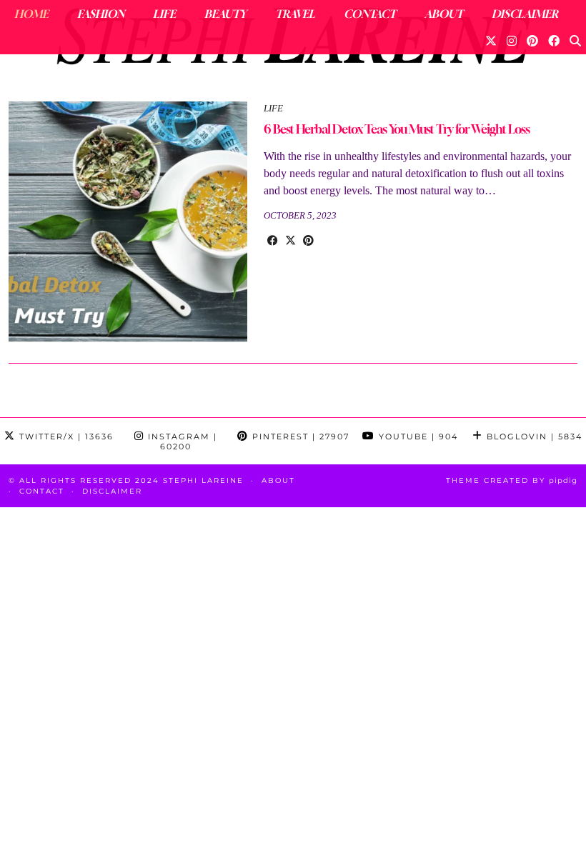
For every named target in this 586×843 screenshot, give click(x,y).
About (443, 13)
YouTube (416, 437)
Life (164, 13)
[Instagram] (512, 40)
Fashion (100, 13)
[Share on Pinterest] (308, 240)
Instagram (180, 442)
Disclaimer (525, 13)
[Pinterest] (532, 40)
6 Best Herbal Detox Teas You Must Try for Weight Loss (397, 128)
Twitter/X (65, 437)
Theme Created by (511, 480)
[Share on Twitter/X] (290, 240)
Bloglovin (532, 437)
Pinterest (299, 437)
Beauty (225, 13)
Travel (295, 13)
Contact (370, 13)
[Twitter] (491, 40)
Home (31, 13)
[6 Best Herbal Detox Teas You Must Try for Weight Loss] (128, 223)
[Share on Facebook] (273, 240)
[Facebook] (554, 40)
